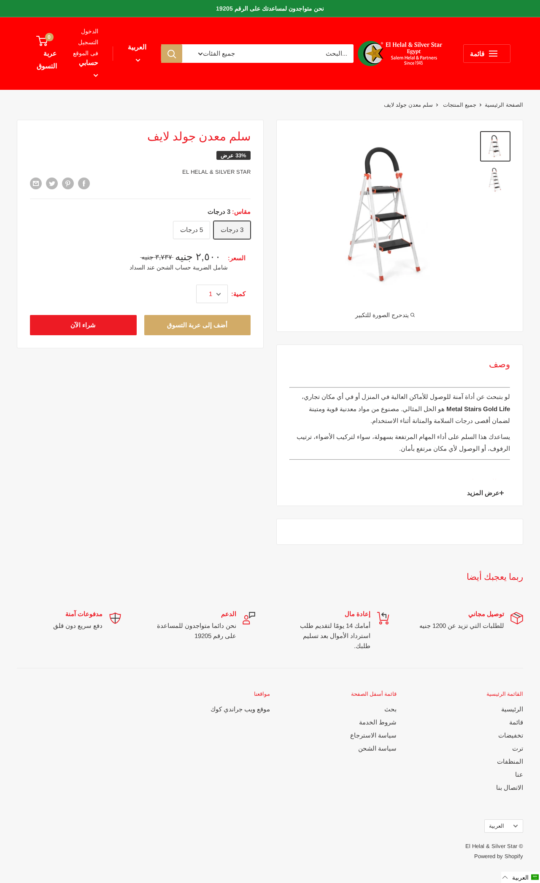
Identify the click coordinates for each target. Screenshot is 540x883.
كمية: (238, 294)
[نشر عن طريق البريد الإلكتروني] (36, 183)
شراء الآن (83, 325)
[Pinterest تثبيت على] (68, 183)
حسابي (88, 62)
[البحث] (171, 53)
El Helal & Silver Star (216, 172)
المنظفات (510, 761)
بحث (390, 709)
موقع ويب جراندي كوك (240, 709)
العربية (496, 826)
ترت (517, 748)
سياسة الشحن (377, 748)
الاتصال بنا (509, 787)
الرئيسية (512, 709)
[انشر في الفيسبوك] (84, 183)
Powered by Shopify (498, 856)
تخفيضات (510, 735)
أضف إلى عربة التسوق (197, 325)
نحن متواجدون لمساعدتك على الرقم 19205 (270, 8)
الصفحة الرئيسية (504, 105)
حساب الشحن (173, 267)
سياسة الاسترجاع (373, 735)
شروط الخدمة (378, 722)
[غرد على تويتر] (52, 183)
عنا (519, 774)
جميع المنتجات (458, 105)
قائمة (516, 722)
